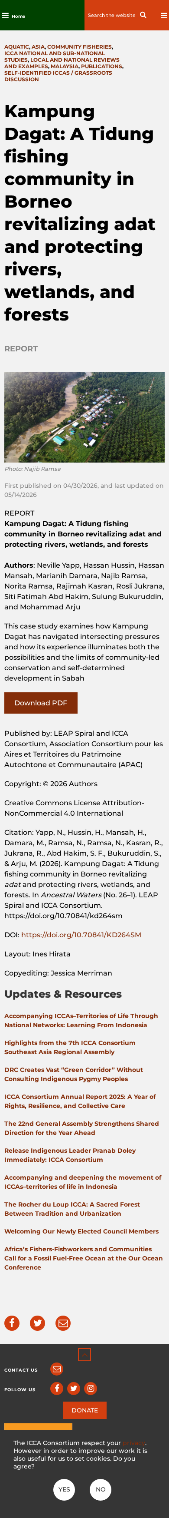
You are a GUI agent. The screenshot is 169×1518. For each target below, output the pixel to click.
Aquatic (16, 46)
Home (18, 16)
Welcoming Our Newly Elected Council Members (81, 1231)
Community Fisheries (79, 46)
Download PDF (40, 703)
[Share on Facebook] (12, 1323)
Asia (38, 46)
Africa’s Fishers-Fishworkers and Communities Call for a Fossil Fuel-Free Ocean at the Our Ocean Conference (83, 1258)
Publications (101, 66)
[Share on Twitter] (37, 1323)
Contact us (21, 1370)
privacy (134, 1443)
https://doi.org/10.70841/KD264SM (81, 935)
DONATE (85, 1410)
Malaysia (64, 66)
